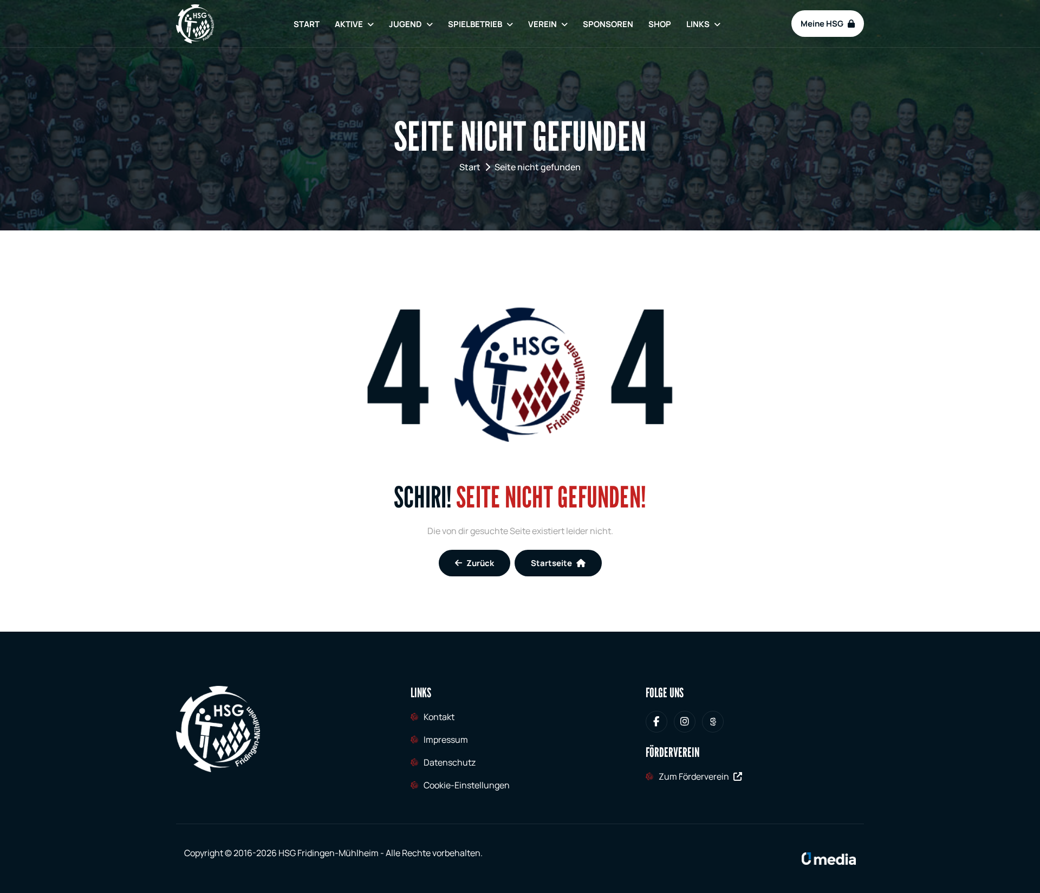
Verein (542, 24)
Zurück (480, 563)
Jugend (405, 24)
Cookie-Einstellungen (467, 785)
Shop (659, 24)
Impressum (446, 740)
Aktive (349, 24)
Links (698, 24)
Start (307, 24)
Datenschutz (450, 762)
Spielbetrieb (475, 24)
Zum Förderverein (694, 776)
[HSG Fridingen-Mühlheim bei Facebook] (656, 722)
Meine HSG (822, 23)
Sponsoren (608, 24)
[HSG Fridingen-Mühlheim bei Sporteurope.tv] (713, 722)
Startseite (551, 563)
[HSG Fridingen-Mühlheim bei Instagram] (685, 722)
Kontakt (439, 717)
